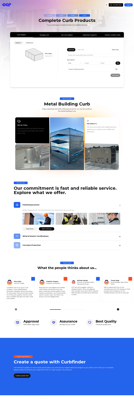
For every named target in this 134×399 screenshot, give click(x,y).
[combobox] (74, 63)
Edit (116, 69)
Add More (30, 43)
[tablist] (67, 35)
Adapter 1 (18, 43)
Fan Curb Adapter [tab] (67, 35)
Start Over (115, 50)
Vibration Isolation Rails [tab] (112, 35)
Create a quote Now (22, 375)
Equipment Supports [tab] (90, 35)
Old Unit (71, 50)
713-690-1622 (117, 5)
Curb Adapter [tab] (21, 35)
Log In (128, 5)
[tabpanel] (67, 59)
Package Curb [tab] (44, 35)
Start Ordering (46, 229)
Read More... (30, 229)
